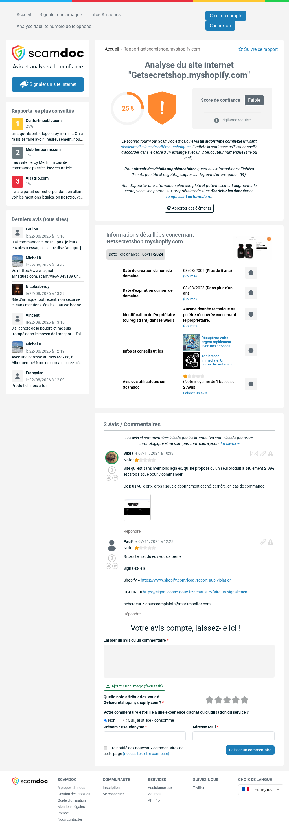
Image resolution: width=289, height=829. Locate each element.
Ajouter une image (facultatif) (136, 686)
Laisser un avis (195, 393)
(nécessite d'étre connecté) (146, 753)
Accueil (24, 14)
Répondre (132, 531)
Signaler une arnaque (61, 14)
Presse (63, 813)
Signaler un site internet (53, 84)
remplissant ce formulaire (188, 196)
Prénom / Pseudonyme (125, 727)
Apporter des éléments (191, 208)
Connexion (220, 25)
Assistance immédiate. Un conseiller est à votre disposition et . (218, 360)
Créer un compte (226, 15)
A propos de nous (71, 788)
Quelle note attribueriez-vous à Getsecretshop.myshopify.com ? (134, 700)
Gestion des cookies (74, 794)
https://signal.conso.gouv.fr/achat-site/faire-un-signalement (196, 592)
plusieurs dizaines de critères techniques (156, 147)
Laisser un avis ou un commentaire (136, 640)
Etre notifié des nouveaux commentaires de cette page (143, 751)
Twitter (198, 788)
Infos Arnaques (105, 14)
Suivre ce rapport (261, 49)
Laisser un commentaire (250, 750)
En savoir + (230, 443)
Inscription (111, 788)
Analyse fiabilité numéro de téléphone (54, 26)
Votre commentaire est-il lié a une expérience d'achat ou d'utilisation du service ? (176, 712)
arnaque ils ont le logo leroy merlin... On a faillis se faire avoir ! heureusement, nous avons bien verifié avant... (47, 139)
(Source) (190, 276)
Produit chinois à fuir (30, 385)
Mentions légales (71, 806)
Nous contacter (70, 819)
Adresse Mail (205, 727)
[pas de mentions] (137, 507)
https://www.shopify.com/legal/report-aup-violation (186, 580)
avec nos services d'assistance (216, 342)
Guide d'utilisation (72, 800)
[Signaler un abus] (270, 453)
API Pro (154, 800)
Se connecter (113, 794)
